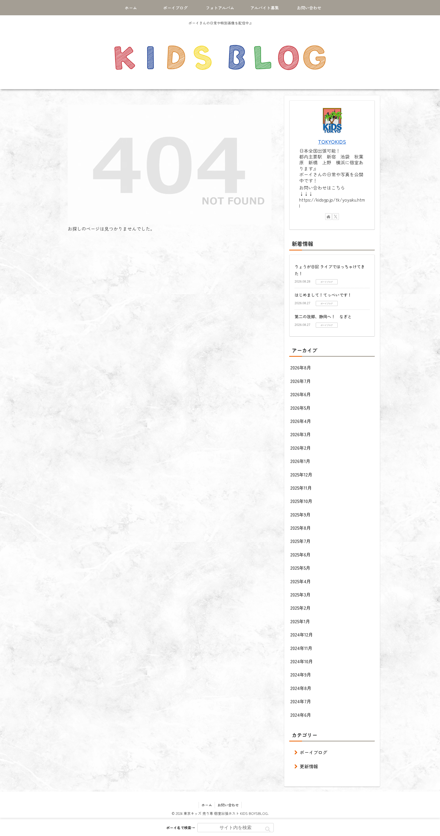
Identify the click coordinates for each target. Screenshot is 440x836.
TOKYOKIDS (332, 141)
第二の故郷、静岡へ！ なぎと (323, 316)
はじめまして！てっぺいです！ (323, 295)
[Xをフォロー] (335, 216)
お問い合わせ (228, 804)
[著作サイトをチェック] (328, 216)
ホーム (206, 804)
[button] (268, 829)
